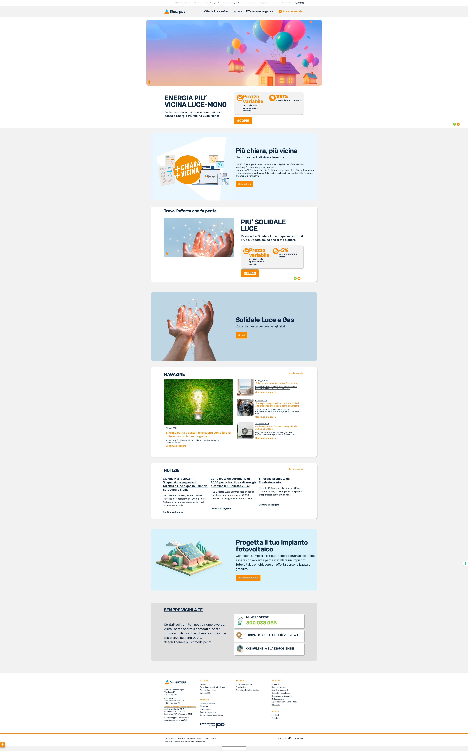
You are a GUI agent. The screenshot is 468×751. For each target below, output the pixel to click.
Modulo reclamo (278, 699)
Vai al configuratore (248, 577)
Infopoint (275, 684)
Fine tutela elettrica (208, 690)
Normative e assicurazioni (282, 696)
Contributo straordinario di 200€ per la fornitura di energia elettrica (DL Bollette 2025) (233, 482)
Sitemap (213, 738)
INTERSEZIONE (299, 738)
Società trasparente (208, 712)
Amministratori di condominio (247, 690)
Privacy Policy (170, 738)
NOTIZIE (172, 470)
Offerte (203, 684)
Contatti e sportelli (207, 703)
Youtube (275, 718)
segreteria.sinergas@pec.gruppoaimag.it (180, 707)
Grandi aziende (242, 687)
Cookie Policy (181, 738)
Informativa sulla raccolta (234, 748)
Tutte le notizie (296, 469)
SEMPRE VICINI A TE (183, 609)
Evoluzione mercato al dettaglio (212, 687)
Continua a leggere (175, 512)
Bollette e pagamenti (280, 690)
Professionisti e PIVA (244, 684)
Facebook (275, 715)
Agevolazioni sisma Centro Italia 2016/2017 (284, 703)
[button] (2, 744)
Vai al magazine (296, 373)
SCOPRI (243, 118)
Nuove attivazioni (279, 687)
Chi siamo (204, 706)
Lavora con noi (205, 709)
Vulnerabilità (205, 693)
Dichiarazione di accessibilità (211, 715)
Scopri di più (244, 184)
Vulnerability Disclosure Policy (197, 738)
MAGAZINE (174, 374)
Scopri (241, 335)
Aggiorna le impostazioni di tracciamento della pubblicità (185, 741)
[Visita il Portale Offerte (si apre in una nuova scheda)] (212, 725)
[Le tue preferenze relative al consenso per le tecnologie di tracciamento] (465, 563)
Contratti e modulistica (281, 693)
